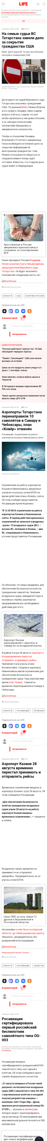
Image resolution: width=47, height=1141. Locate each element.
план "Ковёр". (16, 682)
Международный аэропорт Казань (15, 952)
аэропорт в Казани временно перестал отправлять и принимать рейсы (23, 656)
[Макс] (10, 311)
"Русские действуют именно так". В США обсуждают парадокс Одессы (22, 350)
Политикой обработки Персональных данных (18, 12)
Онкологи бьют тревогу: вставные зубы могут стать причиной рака (21, 1029)
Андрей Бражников (11, 702)
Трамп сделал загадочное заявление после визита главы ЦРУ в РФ (23, 397)
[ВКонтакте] (23, 311)
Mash (24, 107)
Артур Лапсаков (10, 957)
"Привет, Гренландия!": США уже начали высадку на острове (22, 359)
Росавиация (6, 1138)
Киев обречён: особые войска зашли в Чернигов (21, 378)
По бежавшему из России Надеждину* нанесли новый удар (21, 1048)
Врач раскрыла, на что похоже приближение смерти (17, 1067)
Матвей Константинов (12, 287)
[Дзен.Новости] (4, 311)
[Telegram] (17, 311)
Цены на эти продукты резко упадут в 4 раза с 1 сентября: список (21, 369)
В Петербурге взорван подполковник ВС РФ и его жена (22, 387)
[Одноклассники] (29, 311)
